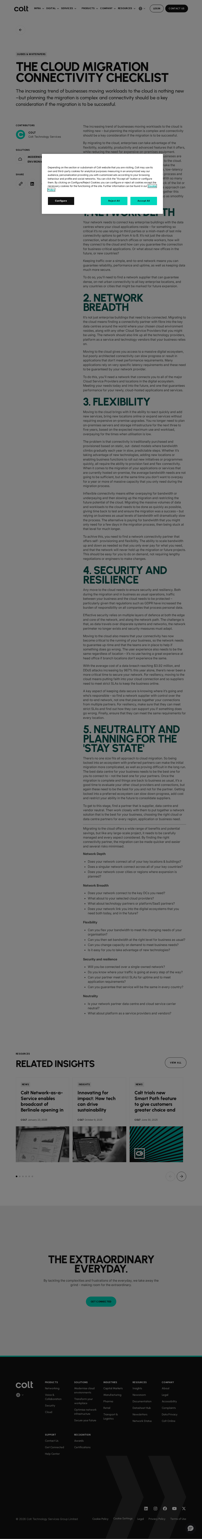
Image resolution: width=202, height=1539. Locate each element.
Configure (61, 200)
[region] (102, 184)
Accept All (143, 200)
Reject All (114, 200)
